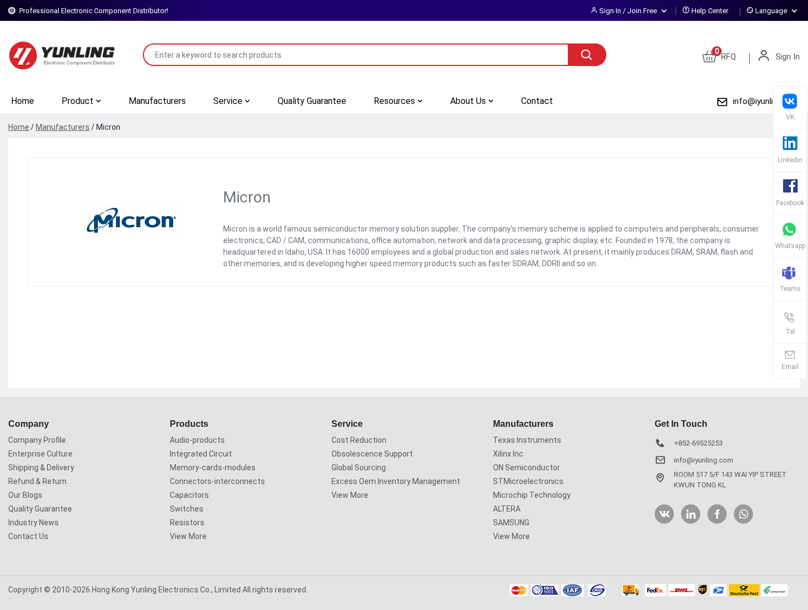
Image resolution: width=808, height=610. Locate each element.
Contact (537, 101)
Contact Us (28, 536)
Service (229, 101)
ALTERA (507, 508)
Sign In (786, 57)
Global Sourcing (358, 467)
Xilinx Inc (508, 453)
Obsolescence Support (372, 453)
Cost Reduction (358, 440)
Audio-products (197, 440)
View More (188, 536)
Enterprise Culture (40, 453)
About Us (469, 101)
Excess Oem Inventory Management (395, 481)
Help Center (709, 11)
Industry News (33, 522)
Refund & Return (37, 481)
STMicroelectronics (528, 481)
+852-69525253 (698, 443)
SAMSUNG (511, 522)
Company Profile (37, 440)
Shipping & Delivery (41, 467)
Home (22, 101)
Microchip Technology (532, 495)
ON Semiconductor (526, 467)
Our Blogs (25, 495)
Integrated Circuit (201, 453)
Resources (395, 101)
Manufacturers (157, 101)
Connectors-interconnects (217, 481)
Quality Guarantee (312, 101)
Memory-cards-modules (213, 467)
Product (79, 101)
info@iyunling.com (766, 101)
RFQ (725, 57)
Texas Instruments (527, 440)
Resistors (187, 522)
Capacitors (189, 495)
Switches (186, 508)
